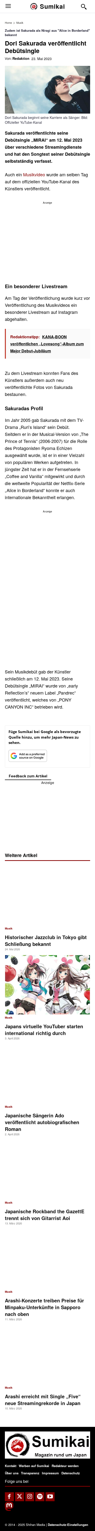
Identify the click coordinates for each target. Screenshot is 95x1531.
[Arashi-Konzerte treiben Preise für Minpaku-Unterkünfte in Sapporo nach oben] (47, 1259)
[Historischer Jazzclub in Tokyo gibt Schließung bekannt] (47, 895)
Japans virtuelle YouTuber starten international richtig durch (44, 1029)
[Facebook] (9, 1496)
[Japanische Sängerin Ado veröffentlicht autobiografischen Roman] (47, 1074)
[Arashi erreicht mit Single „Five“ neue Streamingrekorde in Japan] (47, 1354)
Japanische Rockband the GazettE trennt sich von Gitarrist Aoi (44, 1215)
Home (8, 22)
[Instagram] (29, 1496)
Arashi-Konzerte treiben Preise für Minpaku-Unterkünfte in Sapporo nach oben (44, 1307)
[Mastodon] (9, 1510)
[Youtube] (50, 1496)
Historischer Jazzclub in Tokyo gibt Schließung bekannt (46, 940)
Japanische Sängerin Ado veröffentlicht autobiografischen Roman (42, 1122)
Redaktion (20, 58)
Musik (19, 22)
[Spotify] (39, 1496)
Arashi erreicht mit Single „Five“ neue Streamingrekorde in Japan (43, 1400)
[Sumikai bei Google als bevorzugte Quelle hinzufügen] (28, 757)
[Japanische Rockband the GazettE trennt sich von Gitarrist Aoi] (47, 1169)
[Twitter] (19, 1496)
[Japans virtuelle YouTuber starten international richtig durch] (47, 984)
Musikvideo (34, 174)
